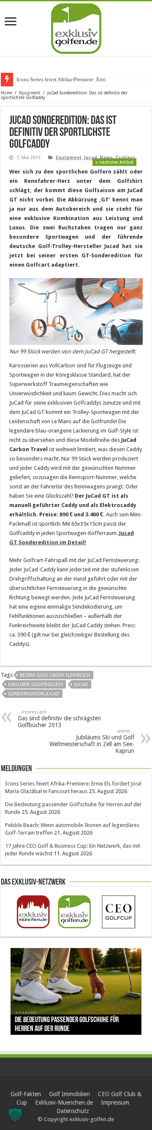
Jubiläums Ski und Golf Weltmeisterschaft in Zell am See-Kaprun (91, 741)
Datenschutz (73, 1111)
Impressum (115, 1102)
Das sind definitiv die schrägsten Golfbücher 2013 (59, 718)
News (106, 157)
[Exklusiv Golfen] (76, 27)
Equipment (30, 93)
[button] (15, 1115)
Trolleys (125, 157)
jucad (81, 684)
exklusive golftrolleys (35, 684)
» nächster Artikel (114, 162)
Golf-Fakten (26, 1094)
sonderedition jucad (34, 694)
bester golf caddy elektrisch (55, 675)
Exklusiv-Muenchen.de (64, 1102)
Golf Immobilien (69, 1094)
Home (6, 93)
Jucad (90, 157)
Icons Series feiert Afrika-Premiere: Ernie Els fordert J (76, 79)
